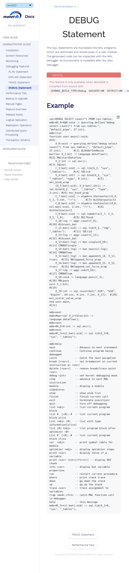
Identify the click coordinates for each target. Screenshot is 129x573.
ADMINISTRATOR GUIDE (17, 44)
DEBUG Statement (20, 87)
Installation (12, 50)
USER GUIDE (10, 37)
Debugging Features (17, 66)
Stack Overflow (12, 174)
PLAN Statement (18, 71)
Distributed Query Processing (16, 132)
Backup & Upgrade (17, 98)
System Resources (17, 55)
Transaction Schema (18, 140)
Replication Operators (19, 125)
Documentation (64, 6)
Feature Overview (16, 109)
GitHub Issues (12, 170)
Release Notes (14, 114)
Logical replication (16, 119)
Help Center (10, 179)
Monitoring (12, 61)
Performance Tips (16, 93)
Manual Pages (14, 103)
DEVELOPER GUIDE (14, 148)
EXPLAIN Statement (20, 77)
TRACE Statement (19, 82)
